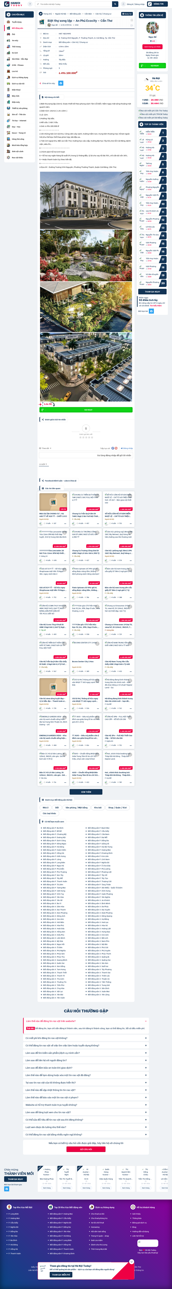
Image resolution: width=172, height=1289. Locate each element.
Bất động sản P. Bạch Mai (98, 827)
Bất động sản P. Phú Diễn (53, 868)
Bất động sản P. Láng (52, 859)
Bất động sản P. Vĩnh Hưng (99, 890)
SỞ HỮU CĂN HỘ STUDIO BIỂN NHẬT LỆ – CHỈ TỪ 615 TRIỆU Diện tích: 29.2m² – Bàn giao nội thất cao (117, 514)
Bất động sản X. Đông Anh (54, 916)
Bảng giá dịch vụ (139, 1222)
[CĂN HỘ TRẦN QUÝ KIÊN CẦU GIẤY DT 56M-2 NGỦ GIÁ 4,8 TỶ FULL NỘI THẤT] (53, 650)
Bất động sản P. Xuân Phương (100, 894)
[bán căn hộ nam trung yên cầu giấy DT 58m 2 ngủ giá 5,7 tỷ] (119, 576)
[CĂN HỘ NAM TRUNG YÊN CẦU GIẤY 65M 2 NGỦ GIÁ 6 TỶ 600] (119, 650)
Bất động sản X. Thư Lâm (53, 978)
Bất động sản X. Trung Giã (99, 985)
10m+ (61, 55)
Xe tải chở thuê (97, 1222)
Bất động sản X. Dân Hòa (53, 906)
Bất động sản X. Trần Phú (53, 985)
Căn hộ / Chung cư (103, 13)
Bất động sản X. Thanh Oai (99, 972)
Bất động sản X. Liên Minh (54, 938)
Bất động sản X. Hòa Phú (53, 925)
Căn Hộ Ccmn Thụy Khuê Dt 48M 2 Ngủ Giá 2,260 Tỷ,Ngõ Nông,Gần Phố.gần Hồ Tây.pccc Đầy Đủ (51, 625)
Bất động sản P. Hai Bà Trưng (100, 846)
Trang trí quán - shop (100, 1235)
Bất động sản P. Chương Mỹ (54, 834)
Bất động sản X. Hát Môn (53, 922)
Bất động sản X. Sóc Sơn (98, 963)
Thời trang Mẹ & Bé (99, 1249)
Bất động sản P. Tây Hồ (97, 875)
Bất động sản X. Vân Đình (98, 988)
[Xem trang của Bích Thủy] (107, 523)
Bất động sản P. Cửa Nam (98, 834)
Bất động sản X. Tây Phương (100, 969)
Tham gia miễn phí (61, 1274)
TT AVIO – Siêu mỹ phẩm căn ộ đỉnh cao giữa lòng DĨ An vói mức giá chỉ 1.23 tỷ (85, 736)
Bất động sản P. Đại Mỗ (97, 837)
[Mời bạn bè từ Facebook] (151, 311)
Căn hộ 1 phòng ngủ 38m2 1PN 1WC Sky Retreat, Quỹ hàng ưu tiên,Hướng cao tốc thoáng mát (118, 551)
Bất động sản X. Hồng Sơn (54, 931)
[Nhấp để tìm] (115, 4)
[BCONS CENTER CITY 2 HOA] (86, 650)
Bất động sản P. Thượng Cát (100, 881)
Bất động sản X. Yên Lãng (98, 994)
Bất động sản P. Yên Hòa (53, 897)
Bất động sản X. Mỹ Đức (53, 941)
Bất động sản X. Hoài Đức (53, 928)
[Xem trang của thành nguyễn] (107, 745)
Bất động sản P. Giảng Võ (98, 843)
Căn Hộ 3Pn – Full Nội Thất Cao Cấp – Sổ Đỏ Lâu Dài (118, 736)
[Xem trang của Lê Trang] (41, 597)
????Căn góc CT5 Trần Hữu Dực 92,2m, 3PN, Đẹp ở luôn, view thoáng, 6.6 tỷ (85, 625)
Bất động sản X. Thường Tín (54, 982)
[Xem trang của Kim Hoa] (74, 671)
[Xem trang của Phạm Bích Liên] (74, 523)
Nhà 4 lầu (63, 63)
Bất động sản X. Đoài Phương (100, 912)
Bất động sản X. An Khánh (99, 900)
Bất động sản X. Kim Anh (98, 934)
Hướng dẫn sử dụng (140, 1231)
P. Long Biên (14, 1213)
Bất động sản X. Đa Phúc (98, 906)
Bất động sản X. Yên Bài (53, 994)
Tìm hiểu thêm (156, 305)
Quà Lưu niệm (96, 1240)
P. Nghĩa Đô (13, 1227)
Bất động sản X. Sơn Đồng (54, 966)
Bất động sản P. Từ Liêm (53, 884)
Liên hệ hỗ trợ (138, 1235)
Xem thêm (86, 791)
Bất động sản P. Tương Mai (54, 887)
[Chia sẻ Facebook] (60, 83)
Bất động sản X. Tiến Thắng (99, 982)
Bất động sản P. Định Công (54, 840)
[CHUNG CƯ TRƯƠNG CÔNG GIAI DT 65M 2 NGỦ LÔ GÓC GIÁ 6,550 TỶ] (86, 539)
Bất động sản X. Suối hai (98, 966)
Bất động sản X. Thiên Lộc (99, 975)
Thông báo (136, 1218)
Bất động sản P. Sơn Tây (53, 875)
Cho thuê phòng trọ (99, 1218)
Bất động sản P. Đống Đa (98, 840)
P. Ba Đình (13, 1240)
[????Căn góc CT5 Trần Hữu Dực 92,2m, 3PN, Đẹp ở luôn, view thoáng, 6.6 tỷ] (86, 613)
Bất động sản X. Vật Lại (53, 991)
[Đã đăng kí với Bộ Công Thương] (147, 1244)
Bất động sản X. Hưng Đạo (99, 931)
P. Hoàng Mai (14, 1218)
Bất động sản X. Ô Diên (52, 947)
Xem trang (46, 1188)
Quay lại (127, 14)
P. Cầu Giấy (13, 1222)
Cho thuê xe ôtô (97, 1213)
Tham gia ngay (152, 291)
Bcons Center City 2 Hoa (82, 661)
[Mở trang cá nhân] (142, 132)
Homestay (95, 1227)
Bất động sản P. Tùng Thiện (99, 884)
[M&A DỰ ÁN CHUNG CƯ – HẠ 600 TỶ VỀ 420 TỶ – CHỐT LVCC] (53, 502)
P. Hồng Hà (13, 1249)
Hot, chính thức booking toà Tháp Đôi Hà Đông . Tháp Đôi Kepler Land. (117, 773)
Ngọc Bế (152, 36)
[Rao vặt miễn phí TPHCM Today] (154, 114)
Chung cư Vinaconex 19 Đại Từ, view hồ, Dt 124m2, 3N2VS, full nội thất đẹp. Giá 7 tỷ (118, 625)
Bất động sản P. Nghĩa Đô (98, 862)
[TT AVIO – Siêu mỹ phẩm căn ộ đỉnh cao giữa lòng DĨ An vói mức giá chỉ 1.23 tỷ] (86, 724)
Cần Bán (88, 13)
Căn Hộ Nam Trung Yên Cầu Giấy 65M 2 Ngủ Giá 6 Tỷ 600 (117, 662)
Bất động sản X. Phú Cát (98, 947)
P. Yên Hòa (13, 1235)
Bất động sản (75, 13)
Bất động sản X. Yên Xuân (54, 997)
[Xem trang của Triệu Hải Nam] (41, 560)
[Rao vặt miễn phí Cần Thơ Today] (153, 110)
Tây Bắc (62, 59)
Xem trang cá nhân (152, 46)
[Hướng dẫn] (29, 4)
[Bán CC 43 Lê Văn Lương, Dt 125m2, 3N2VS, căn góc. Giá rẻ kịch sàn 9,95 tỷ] (53, 761)
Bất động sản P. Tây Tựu (98, 878)
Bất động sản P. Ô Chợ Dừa (99, 865)
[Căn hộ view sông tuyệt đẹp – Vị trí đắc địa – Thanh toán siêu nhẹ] (53, 687)
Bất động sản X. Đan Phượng (55, 912)
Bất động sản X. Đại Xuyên (99, 909)
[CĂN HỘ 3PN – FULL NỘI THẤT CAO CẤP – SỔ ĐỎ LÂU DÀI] (119, 724)
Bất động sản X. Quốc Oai (53, 963)
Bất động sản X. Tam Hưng (54, 969)
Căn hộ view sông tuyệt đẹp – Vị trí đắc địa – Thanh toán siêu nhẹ (53, 699)
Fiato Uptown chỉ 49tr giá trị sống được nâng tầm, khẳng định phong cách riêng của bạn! (84, 588)
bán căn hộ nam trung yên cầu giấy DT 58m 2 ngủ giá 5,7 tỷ (118, 588)
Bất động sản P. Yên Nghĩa (99, 897)
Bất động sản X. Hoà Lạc (98, 922)
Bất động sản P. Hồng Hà (53, 853)
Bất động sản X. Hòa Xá (98, 925)
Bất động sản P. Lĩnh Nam (99, 859)
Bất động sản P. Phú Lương (99, 868)
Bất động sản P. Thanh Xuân (55, 881)
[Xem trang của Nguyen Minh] (107, 560)
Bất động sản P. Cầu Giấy (98, 831)
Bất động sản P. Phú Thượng (55, 871)
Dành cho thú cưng (99, 1244)
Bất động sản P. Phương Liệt (100, 871)
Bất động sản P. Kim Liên (98, 856)
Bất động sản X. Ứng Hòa (53, 988)
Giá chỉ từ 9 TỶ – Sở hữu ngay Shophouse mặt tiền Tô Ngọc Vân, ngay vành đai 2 (52, 588)
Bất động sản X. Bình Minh (99, 903)
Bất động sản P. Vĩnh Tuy (53, 894)
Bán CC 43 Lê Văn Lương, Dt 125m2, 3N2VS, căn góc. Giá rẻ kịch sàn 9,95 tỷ (53, 773)
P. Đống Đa (13, 1231)
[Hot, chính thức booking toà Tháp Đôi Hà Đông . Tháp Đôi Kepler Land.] (119, 761)
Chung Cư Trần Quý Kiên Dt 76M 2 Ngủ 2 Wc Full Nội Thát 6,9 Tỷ (85, 514)
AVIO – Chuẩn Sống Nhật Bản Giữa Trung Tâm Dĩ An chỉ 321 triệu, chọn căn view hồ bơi (85, 773)
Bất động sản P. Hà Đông (53, 846)
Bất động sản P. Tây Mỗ (53, 878)
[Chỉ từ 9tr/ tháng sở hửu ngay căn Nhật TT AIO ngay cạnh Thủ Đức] (86, 687)
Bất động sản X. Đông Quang (100, 916)
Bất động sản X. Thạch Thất (55, 972)
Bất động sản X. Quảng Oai (99, 960)
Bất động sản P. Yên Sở (52, 900)
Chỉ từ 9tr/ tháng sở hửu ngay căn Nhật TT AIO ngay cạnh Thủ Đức (85, 699)
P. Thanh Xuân (15, 1253)
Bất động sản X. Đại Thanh (54, 909)
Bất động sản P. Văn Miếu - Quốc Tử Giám (105, 887)
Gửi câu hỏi (86, 1149)
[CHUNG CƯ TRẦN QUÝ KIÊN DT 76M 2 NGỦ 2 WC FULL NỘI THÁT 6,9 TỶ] (86, 502)
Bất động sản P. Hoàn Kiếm (54, 849)
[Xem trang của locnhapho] (41, 523)
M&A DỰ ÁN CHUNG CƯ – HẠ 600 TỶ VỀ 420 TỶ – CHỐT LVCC (53, 514)
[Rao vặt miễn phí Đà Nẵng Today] (153, 117)
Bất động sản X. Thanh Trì (54, 975)
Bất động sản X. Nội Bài (98, 944)
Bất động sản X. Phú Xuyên (99, 950)
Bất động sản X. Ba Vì (52, 903)
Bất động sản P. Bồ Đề (52, 831)
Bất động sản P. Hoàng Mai (99, 849)
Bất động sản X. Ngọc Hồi (53, 944)
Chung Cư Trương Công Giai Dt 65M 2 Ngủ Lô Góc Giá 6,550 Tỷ (85, 551)
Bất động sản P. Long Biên (54, 862)
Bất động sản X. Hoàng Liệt (99, 928)
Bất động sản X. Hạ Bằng (98, 919)
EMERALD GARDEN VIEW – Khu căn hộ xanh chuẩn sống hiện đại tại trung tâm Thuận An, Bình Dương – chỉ (52, 736)
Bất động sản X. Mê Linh (98, 938)
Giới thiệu (136, 1213)
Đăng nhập (128, 448)
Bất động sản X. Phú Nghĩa (54, 950)
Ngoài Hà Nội (60, 13)
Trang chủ (47, 13)
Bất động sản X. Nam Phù (98, 941)
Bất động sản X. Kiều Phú (53, 934)
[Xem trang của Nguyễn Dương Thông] (107, 634)
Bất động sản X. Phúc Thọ (54, 956)
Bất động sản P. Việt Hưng (54, 890)
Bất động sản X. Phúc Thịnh (99, 953)
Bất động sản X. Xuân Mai (99, 991)
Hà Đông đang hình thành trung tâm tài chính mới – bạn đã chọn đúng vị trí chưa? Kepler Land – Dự (119, 699)
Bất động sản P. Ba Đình (53, 827)
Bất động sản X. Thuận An (99, 978)
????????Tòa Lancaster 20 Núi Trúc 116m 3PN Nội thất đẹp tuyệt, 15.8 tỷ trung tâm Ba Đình (53, 551)
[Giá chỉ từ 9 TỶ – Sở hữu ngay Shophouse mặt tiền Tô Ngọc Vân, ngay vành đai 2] (53, 576)
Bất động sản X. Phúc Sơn (54, 953)
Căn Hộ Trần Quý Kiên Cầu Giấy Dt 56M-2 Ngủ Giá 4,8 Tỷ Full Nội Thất (53, 662)
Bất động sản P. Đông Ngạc (54, 843)
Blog (134, 1227)
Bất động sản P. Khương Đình (100, 853)
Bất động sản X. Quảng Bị (98, 956)
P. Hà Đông (13, 1244)
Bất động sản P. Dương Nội (54, 837)
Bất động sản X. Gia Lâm (53, 919)
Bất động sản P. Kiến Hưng (54, 856)
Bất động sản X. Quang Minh (55, 960)
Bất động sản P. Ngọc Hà (53, 865)
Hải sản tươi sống (98, 1231)
